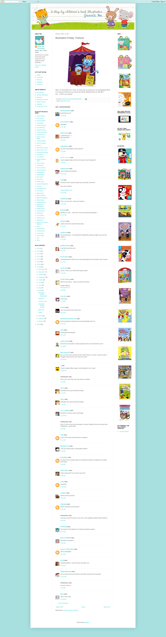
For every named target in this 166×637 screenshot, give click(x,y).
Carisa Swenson (42, 132)
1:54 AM (62, 324)
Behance (39, 97)
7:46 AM (62, 162)
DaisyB (62, 210)
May (40, 288)
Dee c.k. (39, 145)
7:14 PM (62, 393)
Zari (38, 238)
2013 (39, 251)
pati (61, 180)
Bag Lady (41, 310)
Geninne (63, 221)
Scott (62, 560)
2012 (39, 254)
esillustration (64, 168)
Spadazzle (40, 220)
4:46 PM (62, 290)
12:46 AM (63, 116)
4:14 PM (62, 262)
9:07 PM (62, 532)
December (42, 269)
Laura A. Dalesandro (67, 549)
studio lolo (63, 232)
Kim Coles (40, 179)
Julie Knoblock (41, 170)
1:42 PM (62, 565)
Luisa (62, 481)
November (42, 272)
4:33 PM (62, 273)
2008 (39, 264)
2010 (39, 259)
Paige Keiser (41, 208)
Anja (61, 435)
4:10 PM (62, 251)
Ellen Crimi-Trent (42, 150)
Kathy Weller (40, 175)
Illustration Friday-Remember (42, 294)
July (40, 282)
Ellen (62, 594)
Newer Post (59, 607)
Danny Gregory (41, 143)
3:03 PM (62, 509)
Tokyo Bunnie (41, 228)
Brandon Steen (41, 130)
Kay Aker (63, 296)
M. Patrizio (40, 191)
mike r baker (64, 470)
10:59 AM (63, 599)
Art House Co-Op (42, 106)
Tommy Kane (41, 231)
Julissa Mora (40, 172)
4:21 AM (62, 440)
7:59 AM (62, 451)
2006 (39, 324)
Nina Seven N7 (65, 352)
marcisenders (64, 122)
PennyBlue (63, 457)
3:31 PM (62, 239)
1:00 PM (62, 588)
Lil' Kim (39, 186)
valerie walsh (64, 341)
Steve (62, 388)
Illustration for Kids (42, 99)
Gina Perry (40, 154)
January (41, 321)
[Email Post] (85, 99)
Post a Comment (63, 603)
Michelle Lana (64, 446)
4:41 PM (62, 554)
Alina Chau (40, 118)
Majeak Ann (40, 193)
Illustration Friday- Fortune (41, 305)
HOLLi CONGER (65, 538)
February (41, 318)
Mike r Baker (40, 200)
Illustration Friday (65, 101)
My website (40, 92)
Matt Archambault (42, 198)
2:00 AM (62, 429)
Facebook (40, 77)
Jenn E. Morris (41, 168)
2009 (39, 261)
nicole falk (63, 268)
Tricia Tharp (40, 235)
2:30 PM (62, 498)
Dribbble (39, 104)
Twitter (39, 75)
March (41, 316)
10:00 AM (63, 174)
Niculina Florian (65, 110)
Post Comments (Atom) (71, 610)
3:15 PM (62, 226)
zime (61, 330)
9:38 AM (62, 543)
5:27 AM (62, 127)
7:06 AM (62, 151)
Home (83, 607)
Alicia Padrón (41, 116)
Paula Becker (41, 211)
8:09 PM (62, 520)
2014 (39, 248)
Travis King (40, 233)
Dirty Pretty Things (42, 148)
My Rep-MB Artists (42, 95)
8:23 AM (62, 464)
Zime (38, 240)
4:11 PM (62, 382)
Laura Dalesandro (42, 184)
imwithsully (64, 199)
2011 (39, 256)
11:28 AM (63, 359)
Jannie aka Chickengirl (41, 47)
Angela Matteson (65, 571)
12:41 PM (63, 215)
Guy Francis (40, 157)
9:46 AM (62, 475)
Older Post (107, 607)
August (41, 280)
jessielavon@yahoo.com (68, 318)
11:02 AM (63, 204)
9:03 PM (62, 312)
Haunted (41, 298)
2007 (39, 267)
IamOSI (62, 307)
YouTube (39, 84)
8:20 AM (62, 335)
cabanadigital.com (66, 190)
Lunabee (63, 493)
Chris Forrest (41, 134)
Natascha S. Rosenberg (40, 205)
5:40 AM (62, 140)
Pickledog (63, 526)
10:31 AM (63, 193)
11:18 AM (63, 346)
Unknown (63, 504)
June (40, 285)
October (41, 274)
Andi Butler (40, 123)
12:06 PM (63, 370)
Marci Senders (41, 195)
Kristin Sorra (40, 181)
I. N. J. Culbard (65, 410)
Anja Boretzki (41, 127)
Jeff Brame (40, 165)
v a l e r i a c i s (65, 157)
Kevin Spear (64, 257)
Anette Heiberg (65, 279)
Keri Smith (40, 177)
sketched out (40, 218)
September (42, 277)
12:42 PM (63, 577)
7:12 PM (62, 301)
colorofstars (64, 146)
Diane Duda (64, 133)
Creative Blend (41, 141)
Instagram (40, 82)
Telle (38, 226)
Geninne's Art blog (42, 152)
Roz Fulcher (40, 215)
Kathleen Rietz (65, 245)
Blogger (86, 622)
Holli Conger (40, 163)
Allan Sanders (41, 121)
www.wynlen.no (65, 287)
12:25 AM (63, 415)
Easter (40, 312)
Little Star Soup (41, 188)
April (40, 290)
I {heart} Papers (124, 431)
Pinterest (39, 80)
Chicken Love (42, 301)
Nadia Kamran (41, 202)
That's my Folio (41, 102)
